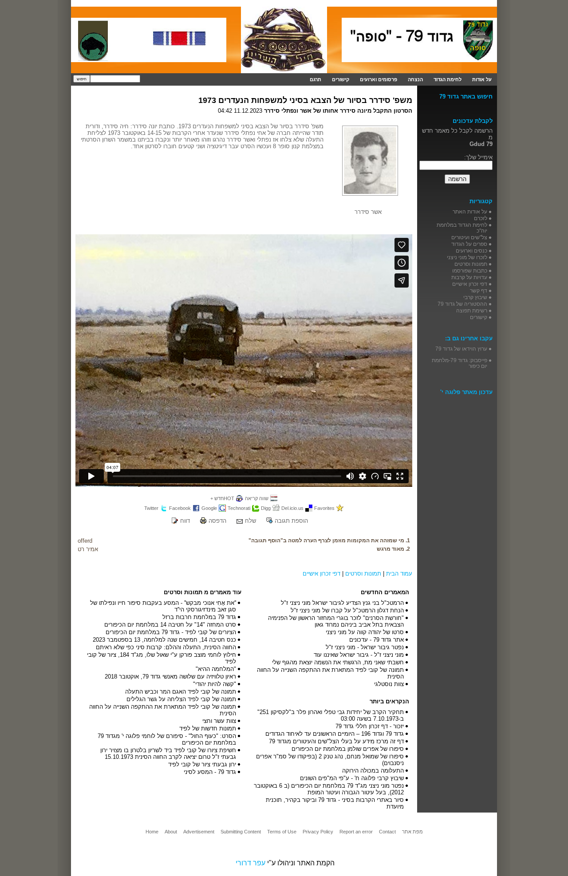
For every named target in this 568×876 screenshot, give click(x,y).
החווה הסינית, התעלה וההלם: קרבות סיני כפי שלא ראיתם (166, 647)
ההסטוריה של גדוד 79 (462, 304)
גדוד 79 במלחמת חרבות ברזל (199, 617)
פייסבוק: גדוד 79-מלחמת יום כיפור (459, 363)
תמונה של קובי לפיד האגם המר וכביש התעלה (180, 691)
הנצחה (415, 79)
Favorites (324, 508)
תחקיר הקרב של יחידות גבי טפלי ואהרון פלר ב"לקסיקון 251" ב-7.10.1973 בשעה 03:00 (330, 715)
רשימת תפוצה (471, 310)
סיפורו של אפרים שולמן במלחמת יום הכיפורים (348, 749)
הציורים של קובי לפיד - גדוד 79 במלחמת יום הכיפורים (171, 632)
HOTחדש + (222, 498)
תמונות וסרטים (363, 573)
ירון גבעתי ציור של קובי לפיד (202, 764)
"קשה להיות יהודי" (214, 684)
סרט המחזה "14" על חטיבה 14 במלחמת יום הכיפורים (170, 624)
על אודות (482, 79)
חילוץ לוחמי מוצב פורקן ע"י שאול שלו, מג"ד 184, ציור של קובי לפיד (161, 658)
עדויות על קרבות (469, 277)
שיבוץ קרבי (475, 297)
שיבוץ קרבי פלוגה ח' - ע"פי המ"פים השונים (352, 778)
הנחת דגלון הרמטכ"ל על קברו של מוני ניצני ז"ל (347, 610)
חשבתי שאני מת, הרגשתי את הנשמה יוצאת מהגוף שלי (338, 662)
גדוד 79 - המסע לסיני (210, 772)
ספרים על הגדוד (469, 244)
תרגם (315, 79)
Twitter (151, 508)
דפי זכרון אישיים (321, 573)
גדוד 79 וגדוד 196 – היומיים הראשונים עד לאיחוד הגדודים (334, 733)
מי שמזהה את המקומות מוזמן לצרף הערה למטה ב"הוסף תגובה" (326, 540)
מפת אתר (412, 831)
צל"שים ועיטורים (469, 237)
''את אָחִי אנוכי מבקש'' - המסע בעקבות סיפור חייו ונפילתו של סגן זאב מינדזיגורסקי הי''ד (163, 606)
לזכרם (480, 218)
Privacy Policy (318, 831)
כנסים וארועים (471, 250)
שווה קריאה (256, 498)
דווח (185, 520)
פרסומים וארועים (378, 79)
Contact (387, 831)
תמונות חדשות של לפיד (207, 728)
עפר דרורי (250, 863)
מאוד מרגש (390, 549)
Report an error (356, 831)
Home (152, 831)
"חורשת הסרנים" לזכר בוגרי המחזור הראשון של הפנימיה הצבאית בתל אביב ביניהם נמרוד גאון (336, 621)
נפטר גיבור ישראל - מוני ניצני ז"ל (365, 647)
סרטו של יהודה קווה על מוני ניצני (365, 632)
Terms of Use (281, 831)
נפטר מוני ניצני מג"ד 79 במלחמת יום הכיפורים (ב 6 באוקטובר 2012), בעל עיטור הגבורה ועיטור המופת (329, 789)
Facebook (180, 508)
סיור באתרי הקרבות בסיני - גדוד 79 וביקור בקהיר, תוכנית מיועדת (335, 803)
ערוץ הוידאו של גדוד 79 (461, 348)
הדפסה (217, 520)
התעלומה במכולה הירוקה (373, 770)
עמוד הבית (399, 573)
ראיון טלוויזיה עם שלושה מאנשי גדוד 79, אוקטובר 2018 (170, 676)
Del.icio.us (292, 508)
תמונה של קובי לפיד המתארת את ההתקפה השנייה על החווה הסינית (330, 673)
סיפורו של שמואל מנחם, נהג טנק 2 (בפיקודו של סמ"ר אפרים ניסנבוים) (330, 759)
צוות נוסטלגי (389, 684)
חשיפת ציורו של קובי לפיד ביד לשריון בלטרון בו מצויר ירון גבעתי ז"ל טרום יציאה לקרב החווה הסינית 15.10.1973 (168, 753)
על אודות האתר (470, 211)
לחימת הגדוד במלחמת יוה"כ (462, 227)
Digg (266, 508)
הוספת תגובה (291, 520)
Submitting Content (241, 831)
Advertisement (198, 831)
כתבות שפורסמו (469, 270)
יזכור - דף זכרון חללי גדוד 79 (369, 726)
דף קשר (478, 290)
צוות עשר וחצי (219, 721)
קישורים (340, 79)
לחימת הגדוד (448, 79)
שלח (250, 520)
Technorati (239, 508)
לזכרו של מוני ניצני (467, 257)
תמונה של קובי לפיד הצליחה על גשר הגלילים (181, 699)
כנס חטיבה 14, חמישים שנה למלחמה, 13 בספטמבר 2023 (164, 639)
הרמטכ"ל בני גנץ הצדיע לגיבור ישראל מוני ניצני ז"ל (342, 603)
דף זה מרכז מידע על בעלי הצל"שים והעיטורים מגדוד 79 (336, 741)
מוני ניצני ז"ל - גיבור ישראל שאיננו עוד (359, 654)
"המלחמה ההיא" (216, 669)
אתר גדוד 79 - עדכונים (376, 639)
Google (209, 508)
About (171, 831)
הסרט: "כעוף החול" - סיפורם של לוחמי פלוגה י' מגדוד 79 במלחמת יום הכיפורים (167, 739)
